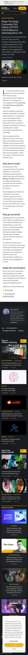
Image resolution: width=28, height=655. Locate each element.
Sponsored (14, 526)
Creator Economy (6, 494)
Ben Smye (14, 564)
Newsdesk (20, 330)
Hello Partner (8, 653)
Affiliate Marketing (8, 18)
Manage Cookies (14, 641)
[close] (26, 2)
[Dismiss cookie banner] (22, 619)
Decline (14, 648)
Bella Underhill (8, 57)
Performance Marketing (9, 330)
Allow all (14, 645)
